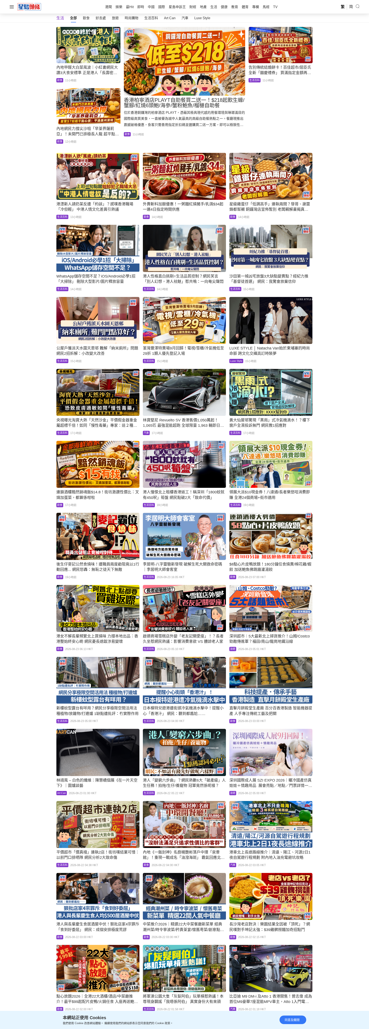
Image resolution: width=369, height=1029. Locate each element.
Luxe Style (202, 18)
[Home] (29, 6)
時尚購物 (131, 18)
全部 (73, 18)
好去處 (101, 18)
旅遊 (115, 18)
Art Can (170, 18)
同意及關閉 (292, 1020)
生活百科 (151, 18)
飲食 (86, 18)
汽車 (185, 18)
